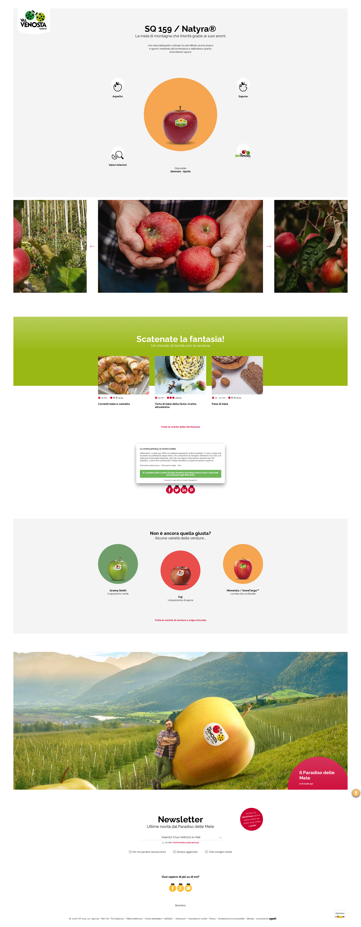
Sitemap (250, 919)
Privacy (212, 919)
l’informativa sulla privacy (186, 842)
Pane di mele (220, 403)
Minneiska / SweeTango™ (243, 590)
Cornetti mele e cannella (114, 403)
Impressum (181, 919)
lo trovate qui (306, 784)
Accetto (182, 842)
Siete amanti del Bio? (243, 171)
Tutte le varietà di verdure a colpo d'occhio (180, 620)
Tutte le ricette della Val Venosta (180, 426)
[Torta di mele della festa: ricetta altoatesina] (180, 375)
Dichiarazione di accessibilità (231, 919)
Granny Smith (118, 590)
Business (180, 905)
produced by (262, 919)
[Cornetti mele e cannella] (123, 375)
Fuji (180, 596)
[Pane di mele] (237, 375)
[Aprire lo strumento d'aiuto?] (356, 793)
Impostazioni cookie (197, 919)
